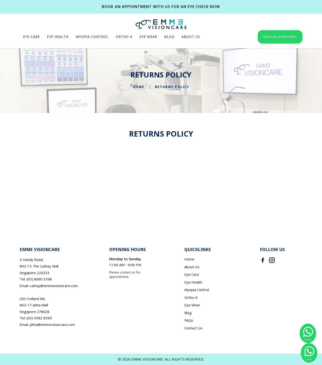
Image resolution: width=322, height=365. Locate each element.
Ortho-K (191, 297)
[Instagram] (272, 259)
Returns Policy (172, 87)
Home (138, 87)
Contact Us (193, 328)
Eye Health (193, 282)
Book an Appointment (280, 37)
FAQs (188, 320)
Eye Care (191, 274)
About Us (191, 266)
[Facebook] (263, 259)
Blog (188, 312)
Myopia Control (196, 289)
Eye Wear (192, 305)
